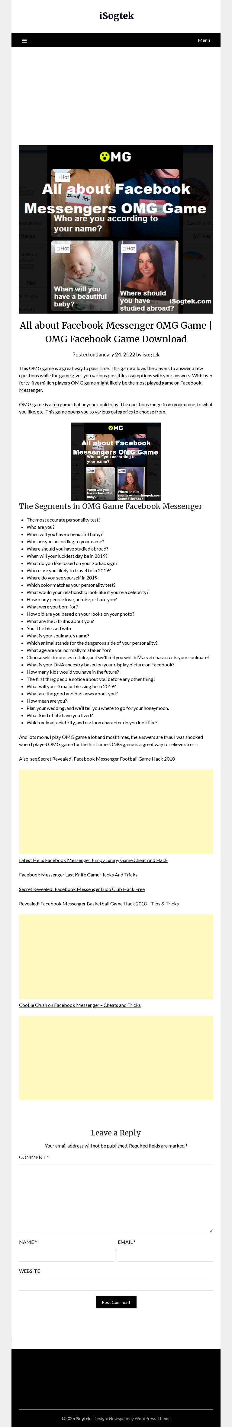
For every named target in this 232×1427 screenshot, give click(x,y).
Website (29, 1271)
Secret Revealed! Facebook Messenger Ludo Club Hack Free (82, 889)
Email (127, 1242)
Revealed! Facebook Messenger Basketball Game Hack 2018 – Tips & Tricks (99, 903)
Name (28, 1242)
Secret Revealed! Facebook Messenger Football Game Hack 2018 (107, 758)
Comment (34, 1157)
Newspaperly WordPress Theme (140, 1418)
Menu (204, 40)
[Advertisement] (116, 92)
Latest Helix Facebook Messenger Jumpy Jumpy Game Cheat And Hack (93, 860)
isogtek (151, 354)
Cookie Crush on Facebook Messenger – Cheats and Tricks (80, 1005)
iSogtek (116, 15)
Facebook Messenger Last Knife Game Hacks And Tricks (78, 874)
